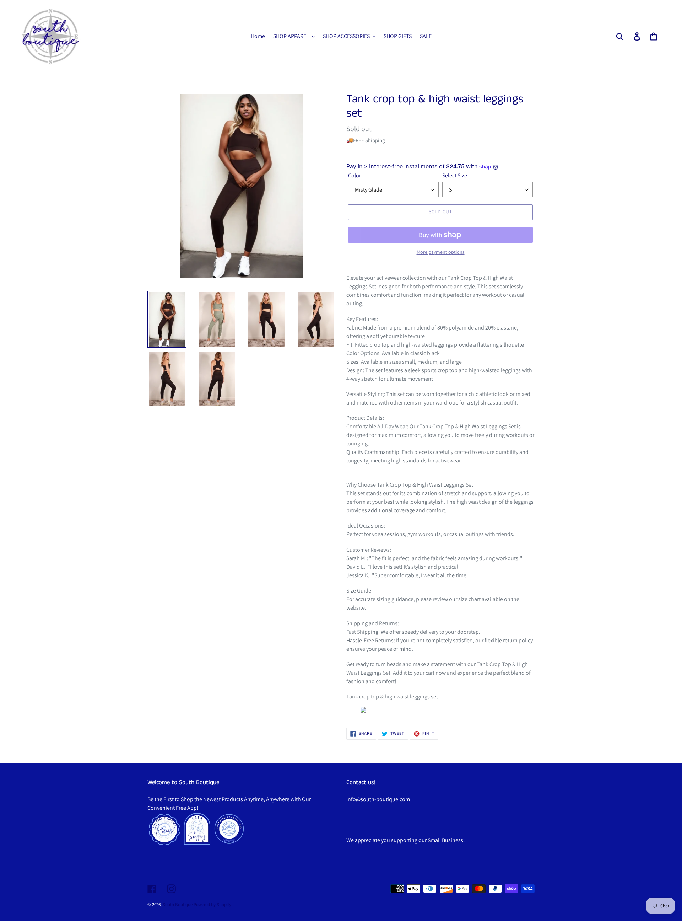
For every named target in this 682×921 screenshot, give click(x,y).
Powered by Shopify (212, 904)
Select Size (454, 175)
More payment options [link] (441, 252)
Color (354, 175)
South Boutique (178, 904)
